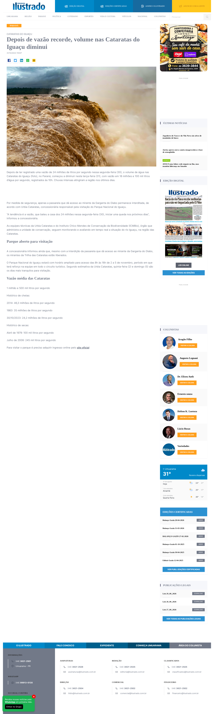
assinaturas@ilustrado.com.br (82, 672)
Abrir (201, 520)
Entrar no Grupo (14, 706)
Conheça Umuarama (148, 645)
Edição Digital (76, 6)
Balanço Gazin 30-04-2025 (173, 552)
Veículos (126, 16)
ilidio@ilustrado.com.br (79, 693)
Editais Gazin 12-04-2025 (173, 560)
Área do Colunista (190, 645)
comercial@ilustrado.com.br (133, 693)
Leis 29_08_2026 (169, 594)
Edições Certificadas (116, 6)
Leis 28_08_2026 (169, 602)
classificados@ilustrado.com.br (186, 672)
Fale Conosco (65, 645)
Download (198, 593)
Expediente (107, 645)
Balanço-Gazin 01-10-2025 (173, 544)
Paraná (42, 16)
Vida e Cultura (107, 16)
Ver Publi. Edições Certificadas (183, 569)
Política (57, 16)
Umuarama (12, 16)
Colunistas (160, 16)
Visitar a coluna (188, 345)
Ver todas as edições (184, 273)
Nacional (142, 16)
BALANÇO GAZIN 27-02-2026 (175, 536)
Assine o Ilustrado (155, 6)
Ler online (183, 265)
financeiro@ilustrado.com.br (185, 693)
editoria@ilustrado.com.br (132, 672)
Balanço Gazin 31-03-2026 (173, 528)
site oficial (83, 347)
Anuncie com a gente (194, 6)
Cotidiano (72, 16)
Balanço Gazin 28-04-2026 (173, 520)
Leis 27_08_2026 (169, 610)
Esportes (89, 16)
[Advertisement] (183, 97)
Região (28, 16)
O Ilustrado (23, 645)
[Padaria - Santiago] (183, 47)
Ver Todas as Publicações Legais (183, 619)
